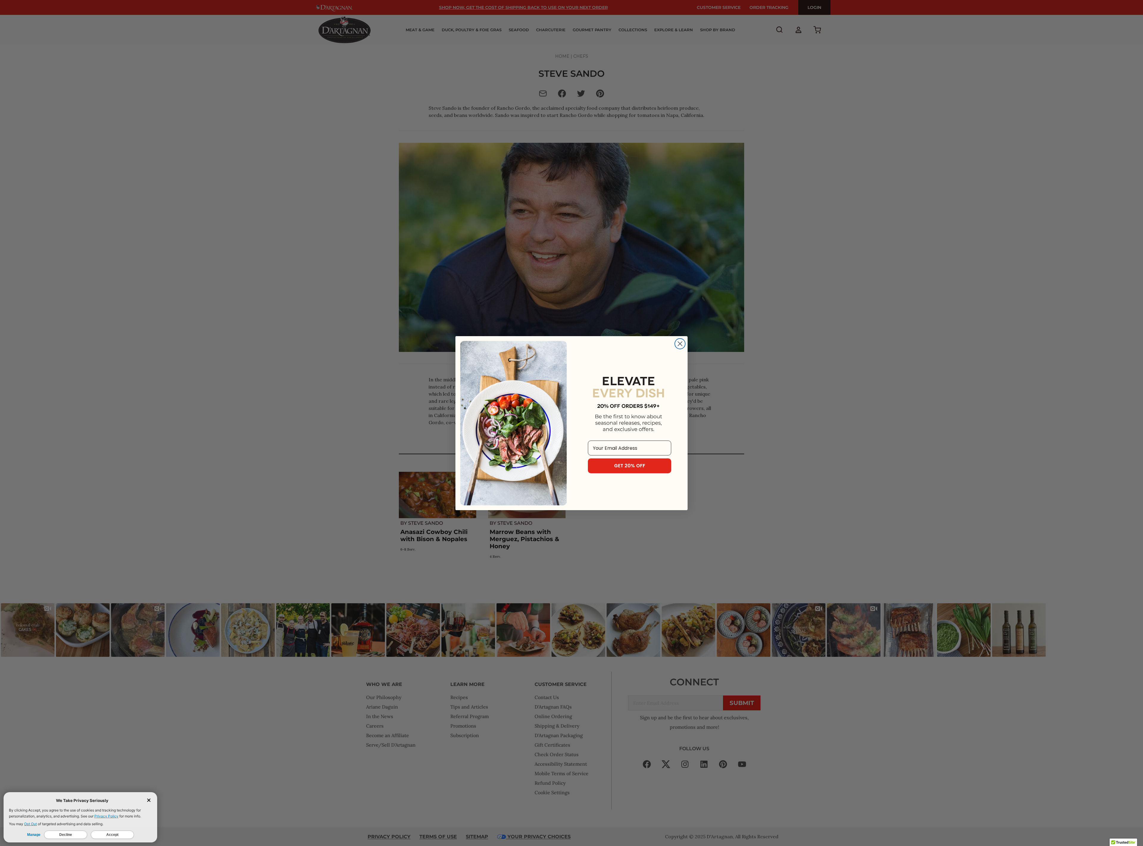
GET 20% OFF (629, 465)
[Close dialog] (680, 344)
